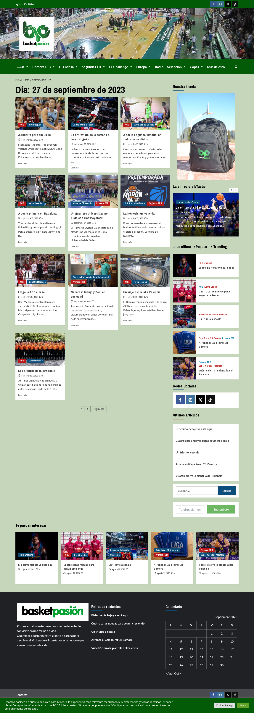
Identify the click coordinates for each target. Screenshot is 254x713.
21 (201, 657)
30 (222, 665)
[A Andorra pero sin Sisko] (40, 113)
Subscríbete (221, 509)
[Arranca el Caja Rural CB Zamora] (184, 342)
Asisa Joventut (35, 203)
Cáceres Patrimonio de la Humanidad (91, 277)
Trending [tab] (219, 246)
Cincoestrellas (35, 360)
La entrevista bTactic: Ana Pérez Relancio (208, 203)
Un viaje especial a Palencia (141, 292)
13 (191, 649)
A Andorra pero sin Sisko (34, 135)
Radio (159, 67)
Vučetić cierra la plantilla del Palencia (199, 475)
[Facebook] (213, 4)
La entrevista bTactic (83, 124)
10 (232, 641)
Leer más (22, 163)
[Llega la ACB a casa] (40, 270)
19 (181, 657)
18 (170, 657)
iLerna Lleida (210, 287)
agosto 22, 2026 (27, 569)
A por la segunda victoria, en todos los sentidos (142, 137)
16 (222, 649)
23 (222, 657)
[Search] (236, 67)
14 (201, 649)
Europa (141, 67)
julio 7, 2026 (187, 208)
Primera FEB (41, 67)
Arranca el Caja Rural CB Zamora (196, 464)
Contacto (21, 694)
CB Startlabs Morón (135, 203)
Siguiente (99, 409)
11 (170, 649)
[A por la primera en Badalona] (40, 191)
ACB (20, 67)
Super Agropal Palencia (210, 366)
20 (191, 657)
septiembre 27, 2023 (29, 139)
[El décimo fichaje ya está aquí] (184, 265)
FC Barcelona (140, 282)
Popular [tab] (201, 246)
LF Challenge (118, 67)
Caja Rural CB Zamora (210, 338)
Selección (174, 67)
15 (211, 649)
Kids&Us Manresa (37, 282)
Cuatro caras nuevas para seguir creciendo (214, 293)
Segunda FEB (91, 67)
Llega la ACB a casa (31, 292)
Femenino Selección (208, 314)
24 (232, 657)
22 (211, 657)
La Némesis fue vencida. (139, 213)
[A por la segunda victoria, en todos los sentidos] (145, 113)
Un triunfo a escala (210, 319)
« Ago (169, 673)
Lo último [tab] (183, 246)
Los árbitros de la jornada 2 (36, 370)
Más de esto (216, 67)
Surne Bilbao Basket (144, 124)
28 (201, 665)
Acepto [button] (243, 705)
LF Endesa (66, 67)
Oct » (177, 673)
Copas (194, 67)
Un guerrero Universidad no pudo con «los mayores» (89, 215)
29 (211, 665)
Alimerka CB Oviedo (82, 203)
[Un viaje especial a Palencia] (145, 270)
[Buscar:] (197, 490)
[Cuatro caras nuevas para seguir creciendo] (184, 290)
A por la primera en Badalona (37, 213)
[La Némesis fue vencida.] (145, 191)
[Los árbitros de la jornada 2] (40, 349)
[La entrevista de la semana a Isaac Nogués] (93, 113)
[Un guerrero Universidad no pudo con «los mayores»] (93, 191)
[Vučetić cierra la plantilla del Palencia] (184, 367)
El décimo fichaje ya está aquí (216, 268)
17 (232, 649)
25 (170, 665)
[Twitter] (228, 4)
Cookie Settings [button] (224, 705)
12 (181, 649)
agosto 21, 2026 (163, 573)
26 (181, 665)
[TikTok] (235, 4)
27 (191, 665)
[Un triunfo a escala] (184, 316)
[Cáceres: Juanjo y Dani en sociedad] (93, 270)
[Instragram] (220, 4)
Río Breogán (34, 124)
